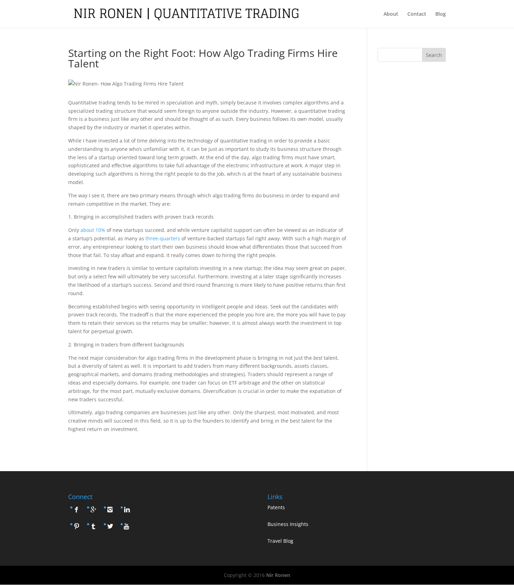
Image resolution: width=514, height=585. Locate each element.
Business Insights (287, 524)
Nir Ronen (278, 575)
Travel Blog (280, 541)
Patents (276, 507)
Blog (440, 14)
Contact (416, 14)
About (391, 14)
